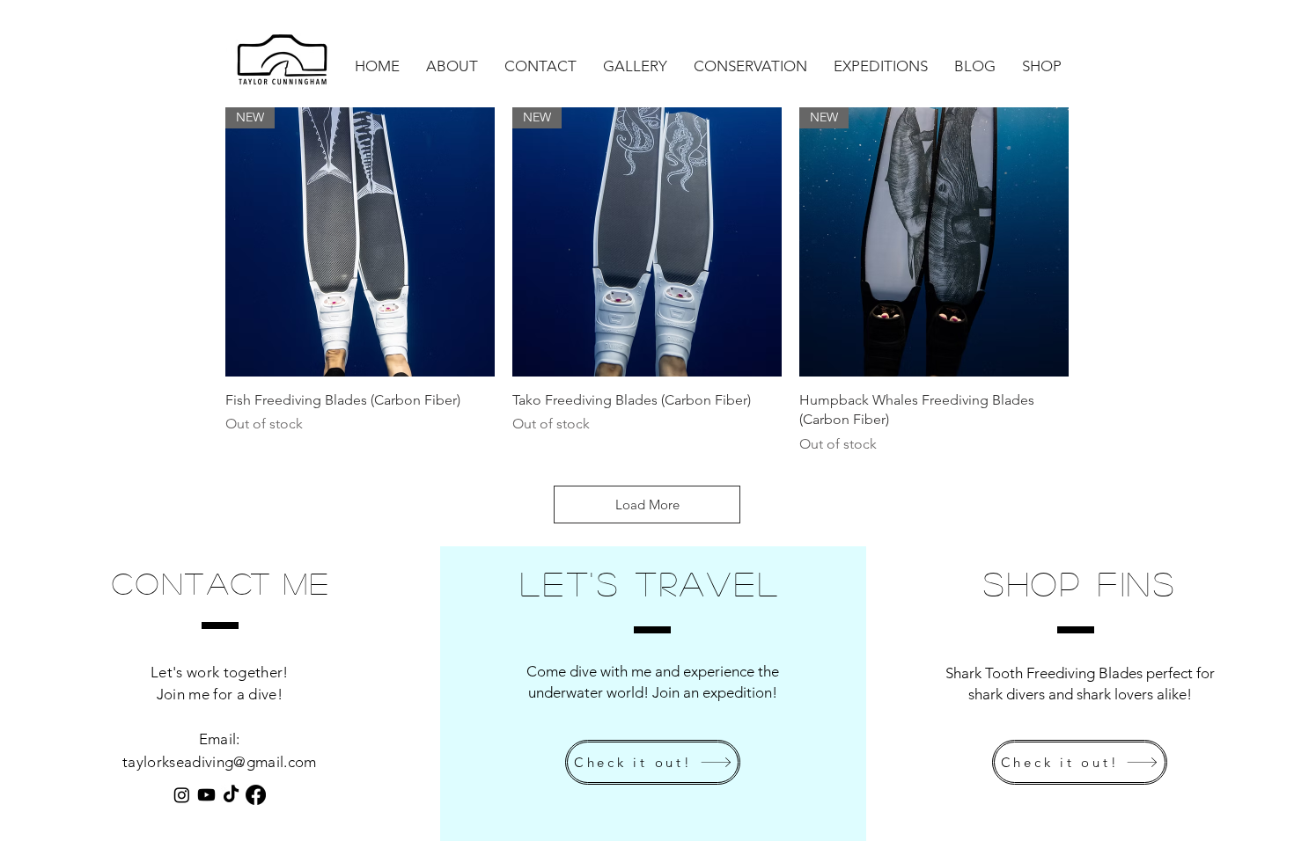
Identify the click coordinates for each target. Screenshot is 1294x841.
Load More (647, 504)
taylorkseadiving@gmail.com (219, 762)
